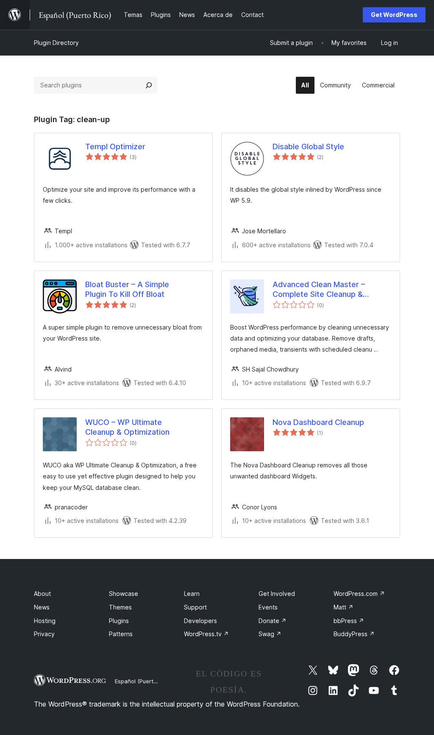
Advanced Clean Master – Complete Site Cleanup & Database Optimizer (319, 289)
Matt (343, 607)
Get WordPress (394, 14)
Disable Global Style (308, 146)
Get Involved (277, 593)
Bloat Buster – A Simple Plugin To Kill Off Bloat (127, 289)
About (42, 593)
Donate (273, 620)
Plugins (119, 620)
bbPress (349, 620)
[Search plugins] (148, 85)
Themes (120, 607)
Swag (270, 633)
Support (195, 607)
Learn (192, 593)
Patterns (121, 633)
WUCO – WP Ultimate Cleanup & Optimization (127, 427)
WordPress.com (359, 593)
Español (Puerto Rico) (143, 681)
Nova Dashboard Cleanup (318, 422)
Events (268, 607)
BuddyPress (354, 633)
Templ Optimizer (115, 146)
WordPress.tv (206, 633)
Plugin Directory (56, 42)
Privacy (44, 633)
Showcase (123, 593)
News (42, 607)
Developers (200, 620)
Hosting (45, 620)
